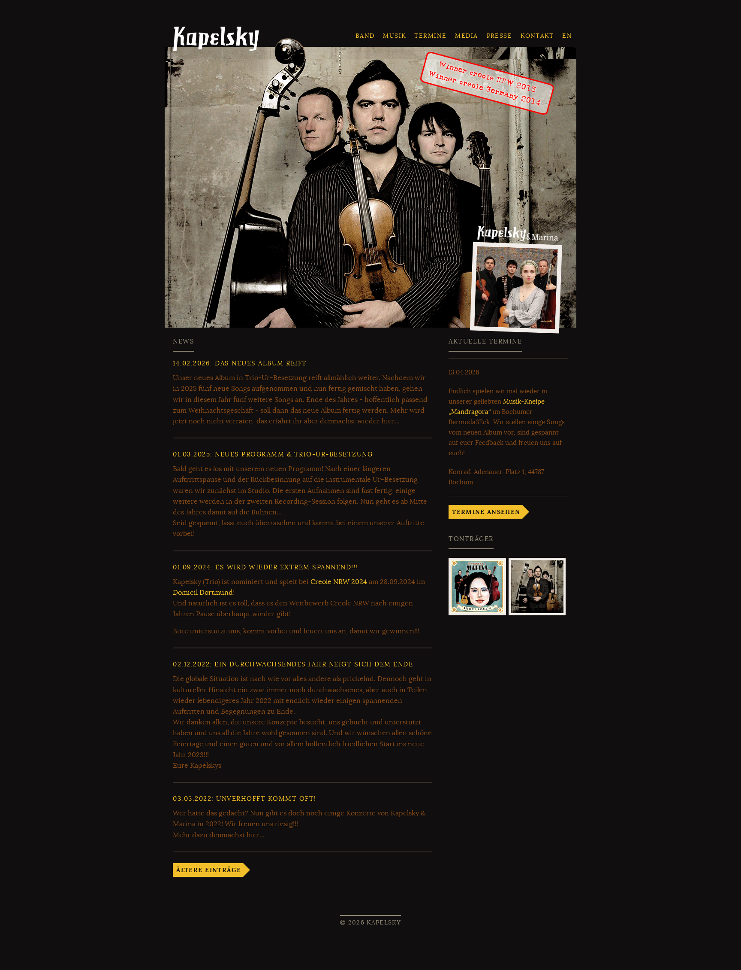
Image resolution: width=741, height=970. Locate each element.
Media (466, 36)
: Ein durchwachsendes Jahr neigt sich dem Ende (293, 664)
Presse (499, 36)
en (567, 36)
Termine (430, 36)
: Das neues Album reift (240, 363)
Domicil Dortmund (203, 592)
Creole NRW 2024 (338, 582)
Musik (394, 36)
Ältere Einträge (208, 870)
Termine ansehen (486, 512)
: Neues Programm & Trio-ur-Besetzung (273, 454)
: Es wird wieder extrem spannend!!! (265, 567)
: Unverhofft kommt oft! (244, 799)
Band (365, 36)
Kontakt (537, 36)
